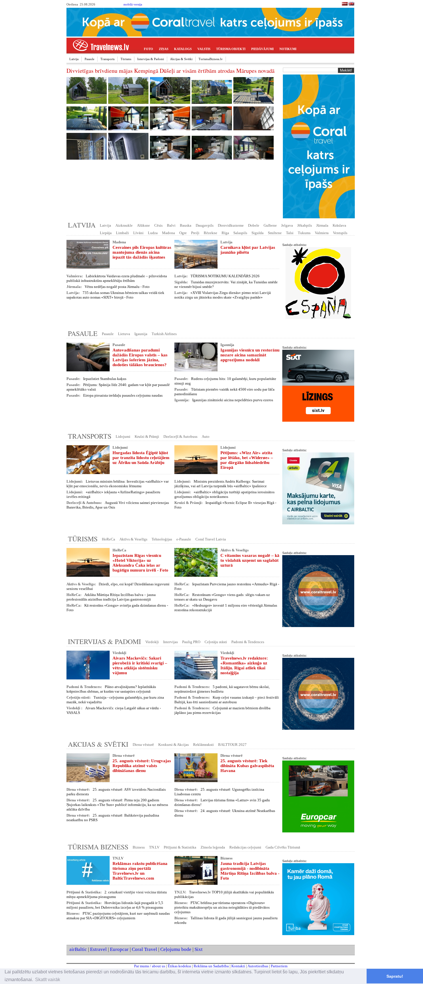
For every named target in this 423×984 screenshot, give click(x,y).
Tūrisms (126, 59)
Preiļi (195, 233)
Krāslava (339, 225)
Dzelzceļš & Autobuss (180, 436)
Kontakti (238, 966)
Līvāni (138, 233)
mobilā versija (132, 4)
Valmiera (322, 233)
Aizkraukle (124, 225)
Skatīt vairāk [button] (47, 979)
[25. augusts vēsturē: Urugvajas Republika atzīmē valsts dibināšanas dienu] (88, 767)
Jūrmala (322, 225)
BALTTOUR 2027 (232, 744)
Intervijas (170, 642)
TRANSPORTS (89, 436)
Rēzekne (210, 233)
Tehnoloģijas (162, 539)
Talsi (290, 233)
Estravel (98, 949)
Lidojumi (123, 436)
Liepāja (106, 233)
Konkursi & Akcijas (173, 744)
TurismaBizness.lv (211, 59)
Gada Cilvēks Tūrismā (283, 847)
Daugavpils (205, 225)
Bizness (139, 847)
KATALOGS (183, 49)
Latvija (74, 59)
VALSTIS (203, 49)
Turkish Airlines (164, 334)
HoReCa (108, 539)
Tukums (304, 233)
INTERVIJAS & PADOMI (104, 641)
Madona (168, 233)
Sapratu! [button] (394, 976)
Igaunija (140, 334)
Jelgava (287, 225)
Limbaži (122, 233)
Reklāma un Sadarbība (211, 966)
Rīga (225, 233)
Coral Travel (144, 949)
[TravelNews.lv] (344, 4)
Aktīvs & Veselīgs (133, 539)
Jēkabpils (304, 225)
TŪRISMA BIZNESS (98, 846)
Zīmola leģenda (213, 847)
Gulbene (270, 225)
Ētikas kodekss (179, 966)
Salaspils (240, 233)
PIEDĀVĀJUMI (262, 49)
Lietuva (124, 334)
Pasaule (89, 59)
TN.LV (154, 847)
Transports (107, 59)
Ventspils (340, 233)
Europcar (119, 949)
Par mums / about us (149, 966)
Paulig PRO (191, 642)
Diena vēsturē (143, 744)
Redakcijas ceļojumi (245, 847)
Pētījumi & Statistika (180, 847)
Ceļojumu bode (175, 949)
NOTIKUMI (287, 49)
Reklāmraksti (203, 744)
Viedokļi (152, 642)
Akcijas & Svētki (181, 59)
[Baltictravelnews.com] (351, 4)
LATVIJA (82, 225)
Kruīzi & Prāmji (147, 436)
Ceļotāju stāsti (216, 642)
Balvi (171, 225)
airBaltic (78, 949)
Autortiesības (257, 966)
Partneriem (279, 966)
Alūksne (143, 225)
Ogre (183, 233)
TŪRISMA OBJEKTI (230, 49)
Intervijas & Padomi (150, 59)
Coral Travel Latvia (210, 539)
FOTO (148, 49)
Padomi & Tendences (247, 642)
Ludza (153, 233)
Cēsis (158, 225)
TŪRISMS (83, 538)
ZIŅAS (163, 49)
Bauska (185, 225)
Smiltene (275, 233)
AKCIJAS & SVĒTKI (98, 744)
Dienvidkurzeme (231, 225)
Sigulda (257, 233)
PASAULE (83, 333)
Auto (205, 436)
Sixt (199, 949)
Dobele (253, 225)
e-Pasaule (183, 539)
